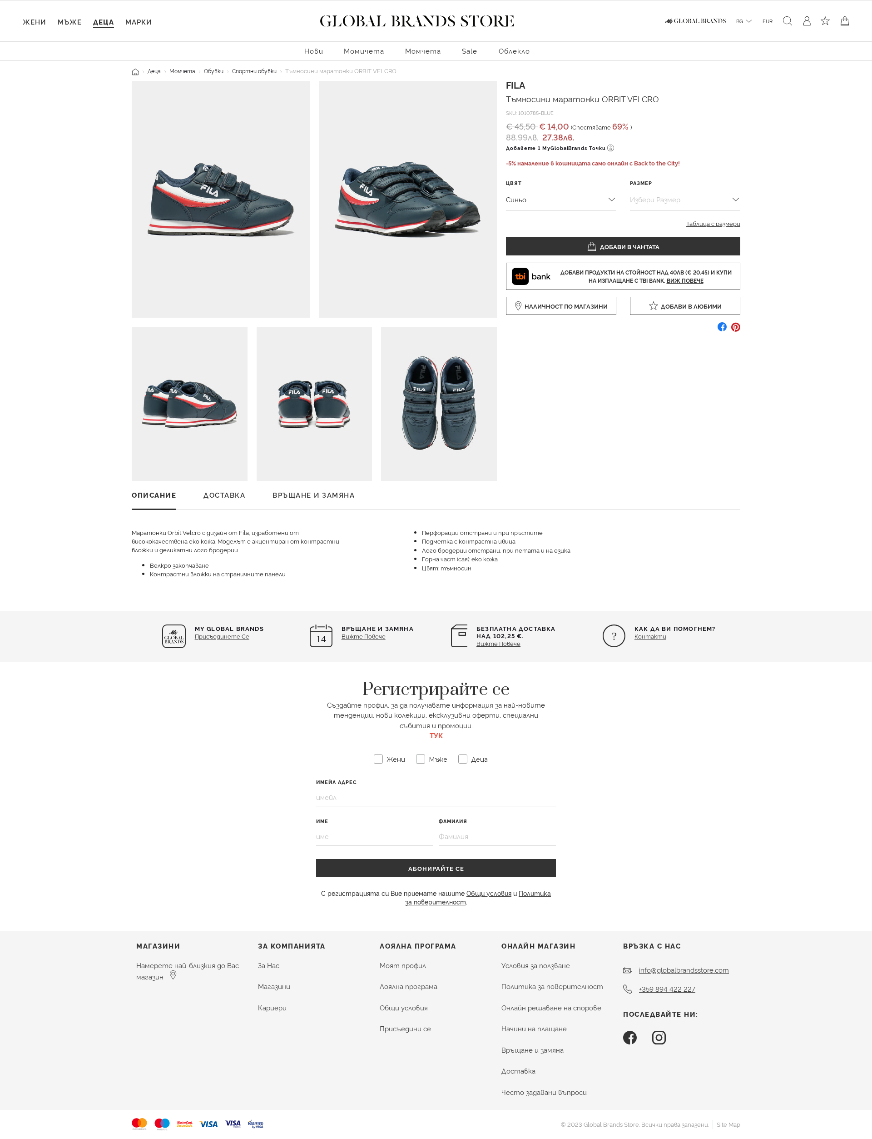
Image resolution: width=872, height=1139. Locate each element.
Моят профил (403, 965)
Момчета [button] (423, 50)
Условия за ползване (535, 965)
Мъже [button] (70, 21)
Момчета (182, 71)
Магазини (274, 986)
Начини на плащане (534, 1028)
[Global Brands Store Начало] (417, 19)
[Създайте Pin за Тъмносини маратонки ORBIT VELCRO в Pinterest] (735, 330)
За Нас (268, 965)
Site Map (728, 1124)
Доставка (518, 1070)
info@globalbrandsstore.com (684, 969)
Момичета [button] (364, 50)
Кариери (272, 1007)
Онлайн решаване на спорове (551, 1007)
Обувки (213, 71)
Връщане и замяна (532, 1049)
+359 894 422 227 (667, 989)
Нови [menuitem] (313, 50)
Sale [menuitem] (469, 50)
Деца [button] (103, 21)
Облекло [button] (514, 50)
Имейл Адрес (336, 782)
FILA (515, 84)
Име (322, 821)
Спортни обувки (254, 71)
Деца (154, 71)
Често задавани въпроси (544, 1092)
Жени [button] (34, 21)
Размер (641, 183)
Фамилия (453, 821)
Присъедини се (405, 1028)
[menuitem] (313, 50)
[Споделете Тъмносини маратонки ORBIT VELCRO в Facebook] (722, 330)
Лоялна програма (408, 986)
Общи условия (488, 893)
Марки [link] (138, 21)
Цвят (514, 183)
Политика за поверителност (552, 986)
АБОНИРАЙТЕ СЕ (436, 868)
